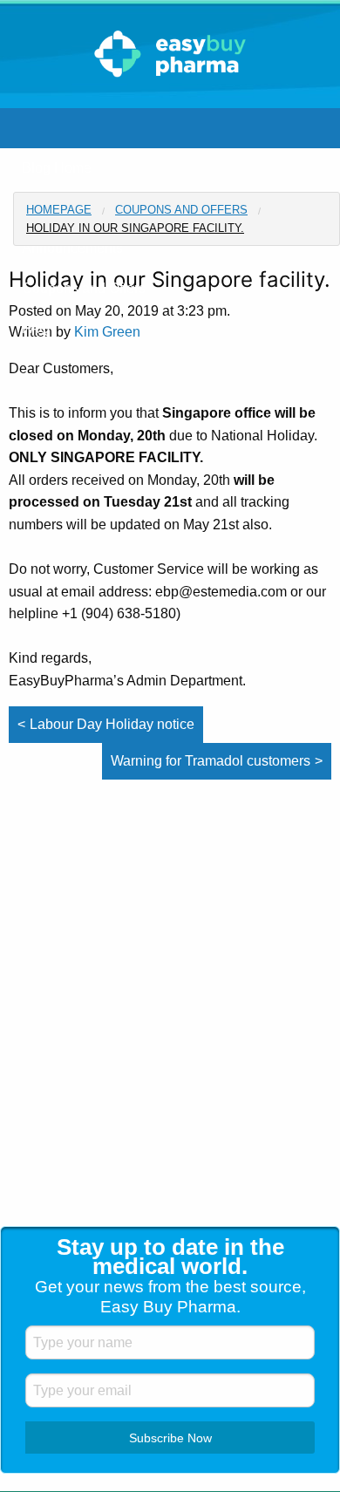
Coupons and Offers (181, 209)
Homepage (59, 209)
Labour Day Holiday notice (112, 724)
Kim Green (107, 331)
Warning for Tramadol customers (210, 760)
